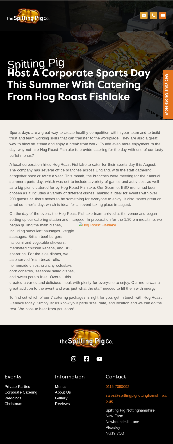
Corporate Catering (21, 392)
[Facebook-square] (86, 359)
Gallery (61, 398)
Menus (60, 387)
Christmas (13, 404)
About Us (63, 392)
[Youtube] (99, 359)
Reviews (62, 404)
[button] (162, 15)
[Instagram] (74, 359)
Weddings (13, 398)
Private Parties (17, 387)
